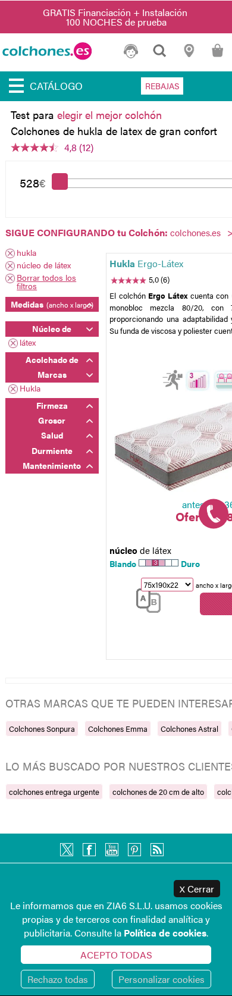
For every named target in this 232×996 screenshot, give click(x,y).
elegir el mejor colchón (109, 114)
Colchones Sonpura (42, 728)
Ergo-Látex (146, 263)
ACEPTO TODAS (116, 954)
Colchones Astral (189, 728)
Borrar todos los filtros (46, 281)
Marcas (52, 374)
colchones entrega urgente (54, 791)
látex (28, 343)
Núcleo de (51, 328)
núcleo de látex (44, 266)
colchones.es (195, 232)
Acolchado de (52, 359)
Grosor (51, 420)
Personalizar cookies (161, 979)
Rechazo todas (57, 979)
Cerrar (197, 888)
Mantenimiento (52, 465)
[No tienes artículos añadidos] (217, 55)
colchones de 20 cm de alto (158, 791)
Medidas (52, 304)
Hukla (30, 389)
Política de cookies (165, 932)
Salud (52, 435)
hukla (26, 253)
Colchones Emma (118, 728)
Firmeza (52, 405)
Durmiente (52, 450)
